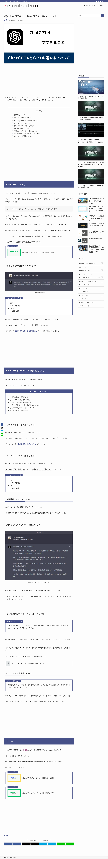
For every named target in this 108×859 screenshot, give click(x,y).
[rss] (98, 1)
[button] (12, 844)
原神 (83, 299)
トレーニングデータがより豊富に (24, 126)
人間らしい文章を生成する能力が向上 (25, 131)
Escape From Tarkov (87, 263)
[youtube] (96, 1)
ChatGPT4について (18, 115)
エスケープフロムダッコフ (88, 281)
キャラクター (85, 285)
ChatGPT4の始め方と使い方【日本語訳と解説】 (38, 252)
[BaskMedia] (21, 5)
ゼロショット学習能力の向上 (22, 136)
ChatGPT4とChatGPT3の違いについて (24, 120)
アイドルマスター (86, 274)
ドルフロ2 (84, 292)
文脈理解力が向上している (22, 128)
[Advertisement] (39, 78)
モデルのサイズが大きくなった (23, 123)
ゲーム (83, 288)
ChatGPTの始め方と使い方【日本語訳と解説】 (38, 778)
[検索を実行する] (102, 15)
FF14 (83, 267)
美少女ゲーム (85, 306)
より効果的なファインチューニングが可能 (27, 133)
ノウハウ (84, 295)
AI (6, 20)
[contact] (101, 1)
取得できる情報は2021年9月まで (24, 117)
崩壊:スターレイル (86, 302)
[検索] (103, 1)
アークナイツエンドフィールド (90, 277)
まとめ (13, 139)
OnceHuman (85, 270)
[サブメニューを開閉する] (102, 263)
